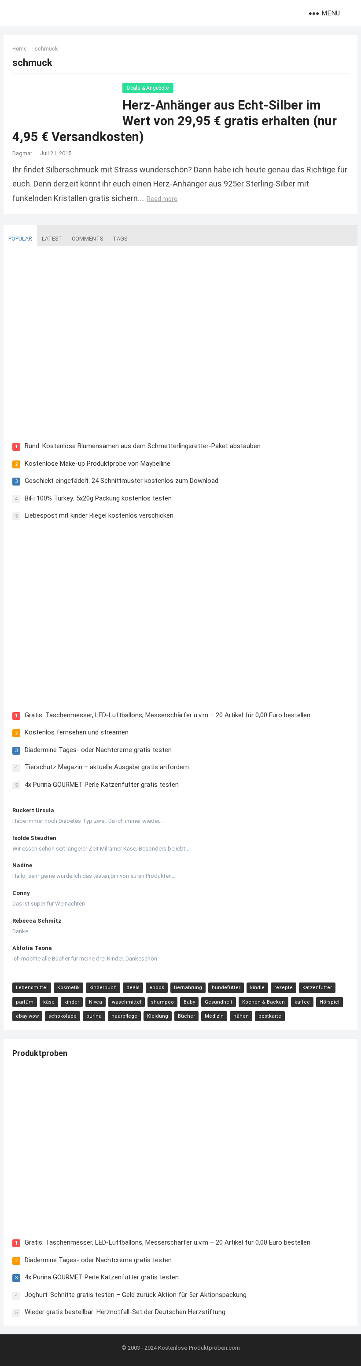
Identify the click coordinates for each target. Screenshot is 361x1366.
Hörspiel (329, 1002)
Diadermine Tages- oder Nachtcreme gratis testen (98, 750)
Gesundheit (218, 1002)
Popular (20, 238)
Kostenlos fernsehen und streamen (77, 732)
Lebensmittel (32, 987)
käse (49, 1002)
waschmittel (126, 1002)
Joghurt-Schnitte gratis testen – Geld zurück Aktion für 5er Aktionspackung (136, 1295)
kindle (257, 987)
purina (94, 1016)
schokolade (62, 1016)
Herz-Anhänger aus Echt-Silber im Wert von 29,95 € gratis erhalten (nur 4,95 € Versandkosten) (174, 121)
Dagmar (22, 153)
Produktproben (39, 1053)
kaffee (302, 1002)
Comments (87, 238)
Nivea (95, 1002)
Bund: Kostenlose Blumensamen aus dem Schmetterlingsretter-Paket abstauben (143, 446)
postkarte (269, 1016)
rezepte (283, 987)
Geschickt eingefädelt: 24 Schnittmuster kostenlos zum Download (121, 481)
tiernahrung (188, 987)
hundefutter (226, 987)
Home (19, 49)
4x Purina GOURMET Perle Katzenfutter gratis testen (102, 785)
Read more (162, 198)
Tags (120, 238)
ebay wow (27, 1016)
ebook (156, 987)
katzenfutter (317, 987)
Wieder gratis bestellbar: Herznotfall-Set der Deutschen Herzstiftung (125, 1312)
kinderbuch (103, 987)
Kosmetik (68, 987)
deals (133, 987)
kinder (71, 1002)
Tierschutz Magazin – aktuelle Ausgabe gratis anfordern (107, 767)
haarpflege (124, 1016)
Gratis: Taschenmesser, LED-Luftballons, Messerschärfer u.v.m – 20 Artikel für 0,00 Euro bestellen (167, 715)
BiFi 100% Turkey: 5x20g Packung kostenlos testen (98, 498)
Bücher (186, 1016)
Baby (189, 1002)
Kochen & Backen (263, 1002)
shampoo (162, 1002)
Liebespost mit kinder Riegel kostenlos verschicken (99, 515)
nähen (241, 1016)
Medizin (214, 1016)
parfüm (24, 1002)
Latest (52, 238)
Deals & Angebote (148, 88)
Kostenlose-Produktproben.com (199, 1347)
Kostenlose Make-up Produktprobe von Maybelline (97, 464)
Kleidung (157, 1016)
